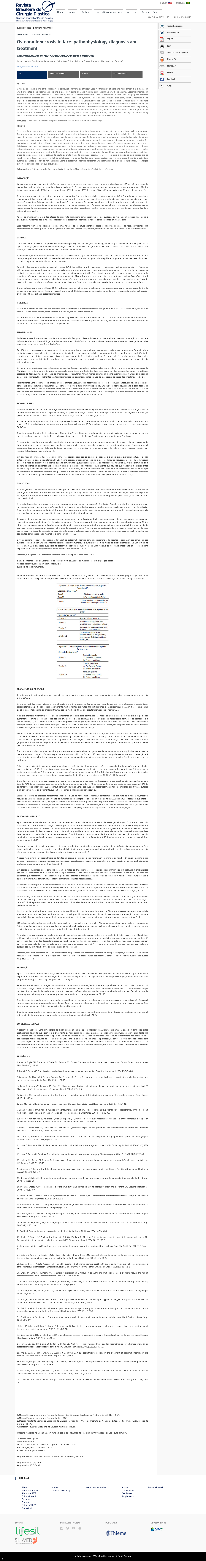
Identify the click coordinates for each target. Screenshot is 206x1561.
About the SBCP (29, 1493)
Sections (26, 1499)
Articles (131, 12)
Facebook (171, 79)
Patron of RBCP (29, 1505)
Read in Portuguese (175, 26)
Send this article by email (177, 52)
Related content (120, 73)
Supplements (128, 1496)
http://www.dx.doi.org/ (27, 66)
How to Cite (172, 59)
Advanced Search (151, 12)
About (72, 12)
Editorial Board (29, 1496)
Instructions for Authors (109, 12)
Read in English (173, 32)
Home (60, 12)
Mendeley (171, 66)
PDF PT (170, 39)
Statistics (85, 73)
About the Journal (30, 1490)
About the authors (57, 73)
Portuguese (180, 2)
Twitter (169, 86)
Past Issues (127, 1493)
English (164, 2)
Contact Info (27, 1508)
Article (22, 73)
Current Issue (128, 1490)
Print (169, 46)
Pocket (170, 72)
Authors (86, 12)
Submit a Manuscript (61, 1490)
